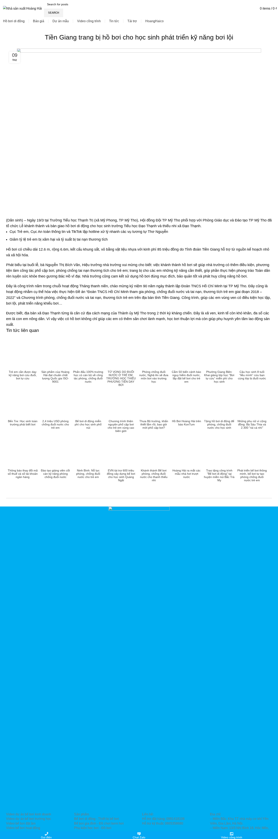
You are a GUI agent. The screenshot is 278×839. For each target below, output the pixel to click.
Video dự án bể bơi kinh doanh (28, 814)
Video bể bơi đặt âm (20, 823)
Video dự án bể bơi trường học (28, 818)
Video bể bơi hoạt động (23, 828)
